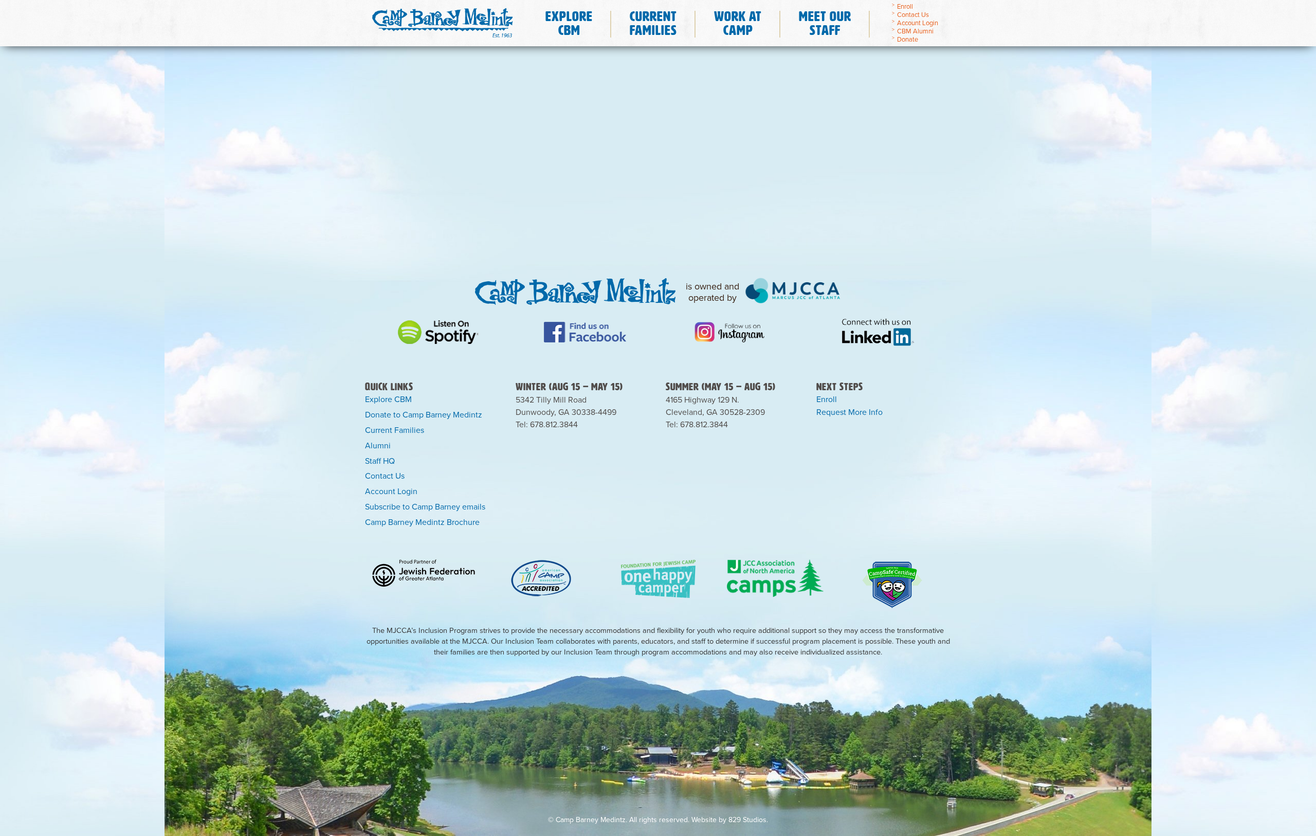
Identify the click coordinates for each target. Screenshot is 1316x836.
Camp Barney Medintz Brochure (422, 522)
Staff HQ (380, 461)
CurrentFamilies (653, 23)
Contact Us (913, 15)
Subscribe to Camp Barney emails (425, 507)
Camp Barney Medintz (442, 20)
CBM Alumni (915, 31)
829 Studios (747, 819)
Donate (907, 39)
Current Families (394, 430)
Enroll (905, 6)
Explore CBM (388, 399)
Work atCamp (738, 23)
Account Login (917, 23)
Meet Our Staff (825, 23)
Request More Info (849, 412)
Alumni (378, 445)
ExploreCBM (569, 23)
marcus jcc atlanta (793, 290)
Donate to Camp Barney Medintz (423, 415)
